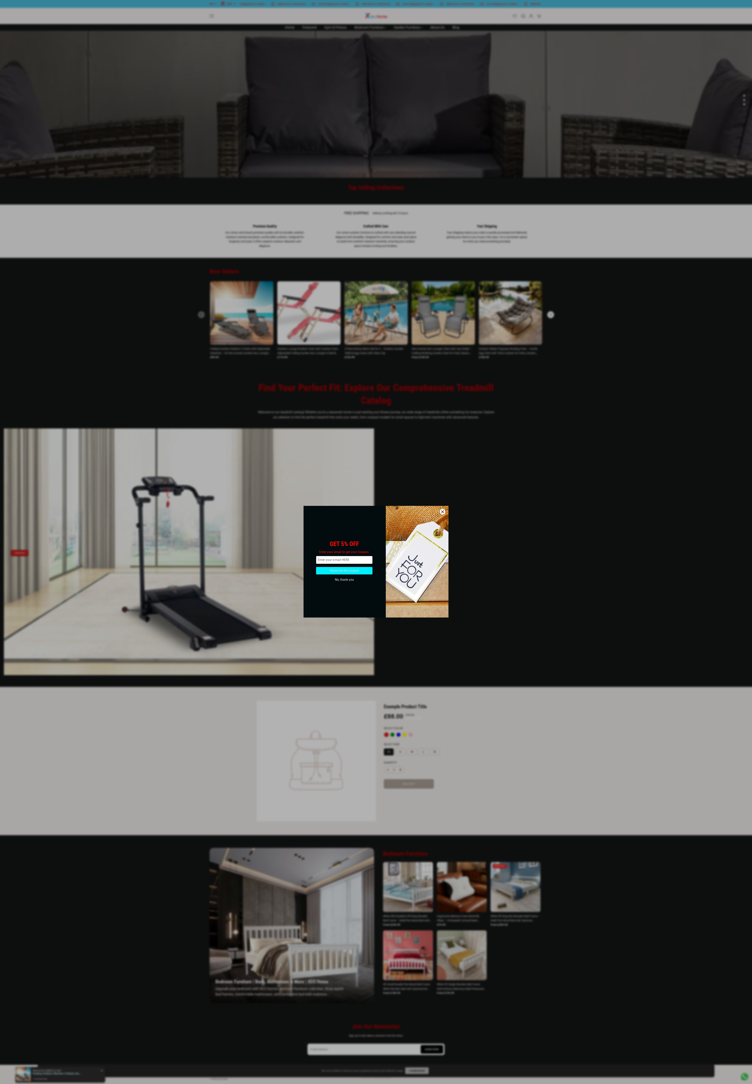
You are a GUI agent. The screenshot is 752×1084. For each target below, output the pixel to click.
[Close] (442, 492)
